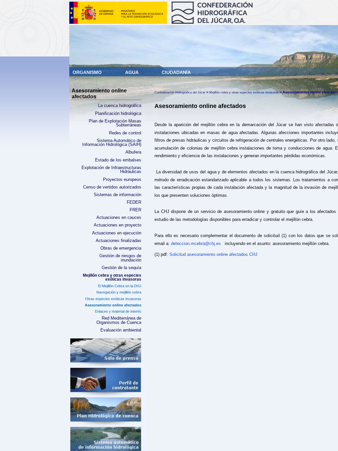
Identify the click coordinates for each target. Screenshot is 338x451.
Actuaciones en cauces (118, 217)
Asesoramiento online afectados (113, 305)
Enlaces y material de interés (118, 311)
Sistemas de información (117, 194)
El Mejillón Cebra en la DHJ (119, 286)
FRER (135, 210)
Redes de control (125, 133)
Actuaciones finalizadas (118, 240)
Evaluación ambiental (120, 330)
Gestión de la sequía (121, 267)
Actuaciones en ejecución (116, 233)
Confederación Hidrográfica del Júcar (179, 92)
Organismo (88, 72)
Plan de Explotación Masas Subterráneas (115, 123)
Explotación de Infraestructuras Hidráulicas (111, 169)
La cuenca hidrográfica (119, 105)
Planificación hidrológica (118, 113)
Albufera (133, 152)
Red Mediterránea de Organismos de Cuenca (118, 320)
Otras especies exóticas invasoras (113, 299)
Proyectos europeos (122, 179)
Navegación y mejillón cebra (118, 292)
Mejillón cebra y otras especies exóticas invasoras (112, 277)
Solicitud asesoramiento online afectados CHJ (213, 254)
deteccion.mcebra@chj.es (196, 243)
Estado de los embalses (118, 160)
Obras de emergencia (120, 248)
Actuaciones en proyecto (117, 225)
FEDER (134, 202)
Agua (132, 72)
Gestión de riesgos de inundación (120, 258)
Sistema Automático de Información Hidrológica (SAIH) (111, 142)
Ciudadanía (176, 72)
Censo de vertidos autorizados (112, 187)
